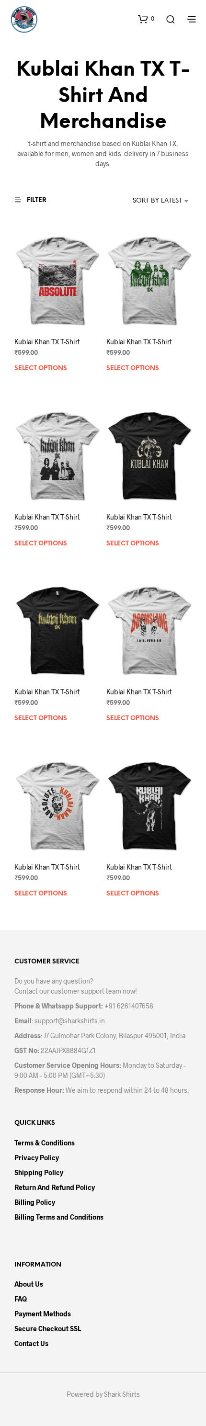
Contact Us (31, 1343)
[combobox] (148, 201)
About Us (28, 1284)
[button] (146, 18)
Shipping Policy (38, 1172)
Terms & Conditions (44, 1143)
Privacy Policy (36, 1158)
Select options (40, 368)
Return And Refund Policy (54, 1187)
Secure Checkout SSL (47, 1328)
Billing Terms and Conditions (58, 1217)
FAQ (20, 1299)
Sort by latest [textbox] (157, 201)
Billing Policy (34, 1202)
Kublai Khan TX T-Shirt (47, 342)
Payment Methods (42, 1314)
